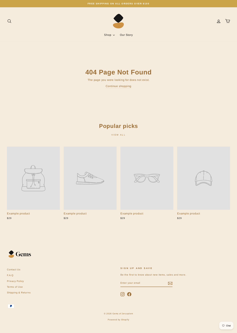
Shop (108, 34)
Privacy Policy (15, 281)
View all (118, 135)
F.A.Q (10, 275)
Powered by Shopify (118, 319)
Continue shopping (119, 86)
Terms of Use (15, 287)
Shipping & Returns (19, 292)
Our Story (126, 34)
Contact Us (13, 269)
